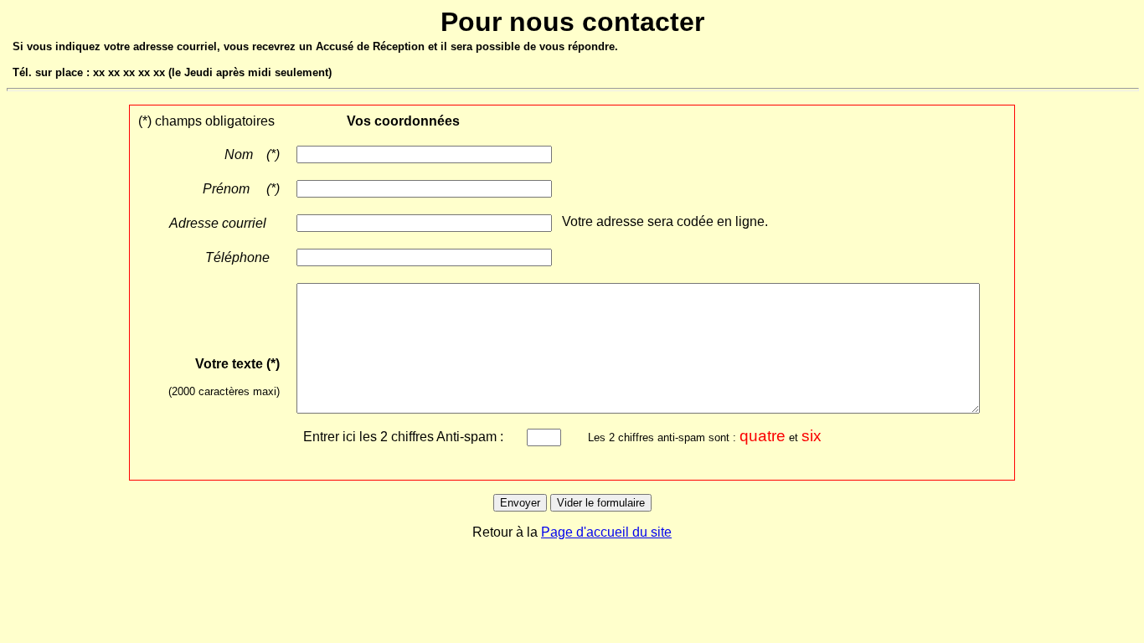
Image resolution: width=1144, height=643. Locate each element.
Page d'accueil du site (606, 532)
